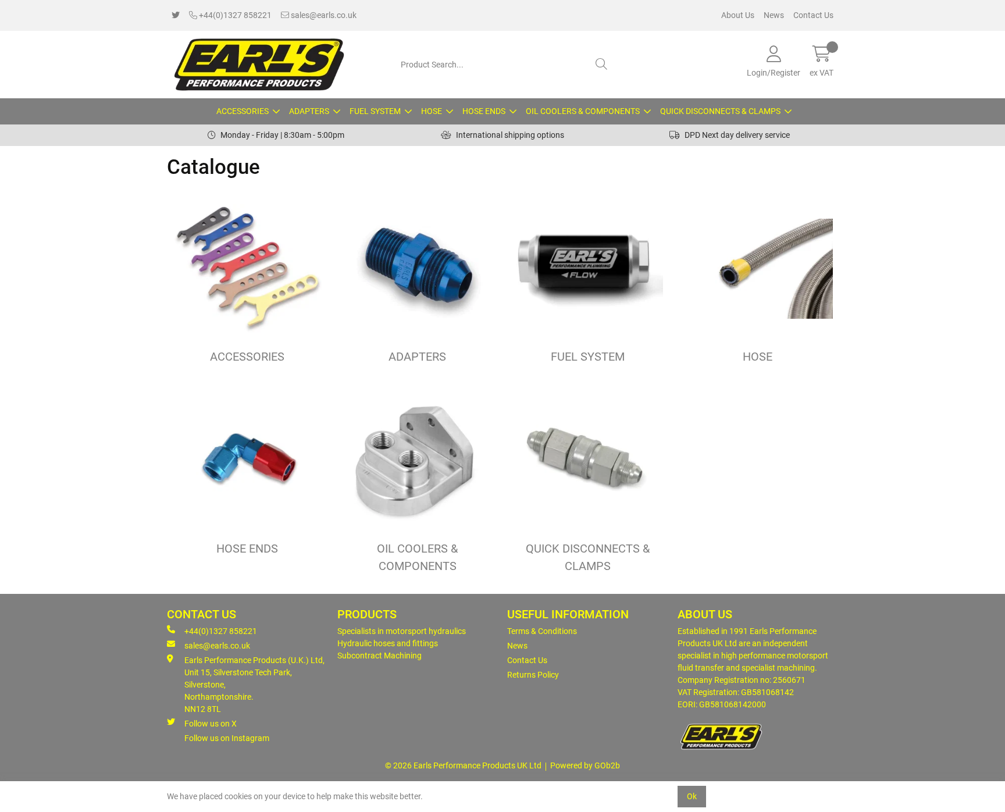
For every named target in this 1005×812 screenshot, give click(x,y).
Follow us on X (210, 723)
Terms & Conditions (542, 631)
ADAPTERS (309, 111)
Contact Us (813, 15)
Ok (692, 796)
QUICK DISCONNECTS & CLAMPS (720, 111)
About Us (737, 15)
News (774, 15)
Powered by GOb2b (585, 765)
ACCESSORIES (242, 111)
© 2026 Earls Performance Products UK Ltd (463, 765)
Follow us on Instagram (226, 738)
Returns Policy (533, 674)
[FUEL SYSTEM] (587, 269)
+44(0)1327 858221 (234, 15)
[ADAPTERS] (418, 269)
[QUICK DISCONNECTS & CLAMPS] (587, 461)
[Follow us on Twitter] (175, 15)
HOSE (431, 111)
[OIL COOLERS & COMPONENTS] (418, 461)
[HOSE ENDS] (247, 461)
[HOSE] (758, 269)
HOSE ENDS (483, 111)
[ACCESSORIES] (247, 269)
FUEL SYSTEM (375, 111)
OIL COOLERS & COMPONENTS (583, 111)
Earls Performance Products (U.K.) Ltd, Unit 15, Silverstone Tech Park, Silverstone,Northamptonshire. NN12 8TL (254, 685)
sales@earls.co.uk (323, 15)
